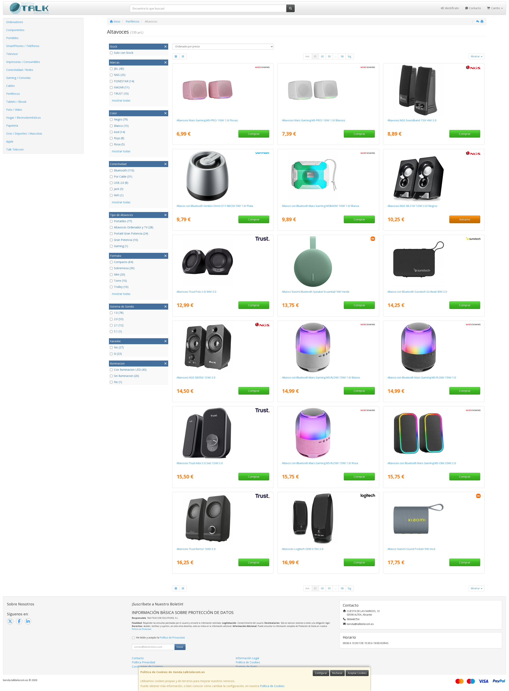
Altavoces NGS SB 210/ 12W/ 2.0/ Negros (412, 206)
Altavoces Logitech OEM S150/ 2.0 (302, 549)
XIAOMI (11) (121, 87)
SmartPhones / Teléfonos (22, 46)
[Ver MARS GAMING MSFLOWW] (328, 347)
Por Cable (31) (123, 176)
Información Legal (247, 658)
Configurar (321, 673)
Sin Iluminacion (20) (126, 376)
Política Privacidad (143, 662)
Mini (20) (119, 274)
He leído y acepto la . (160, 637)
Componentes (15, 30)
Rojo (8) (119, 138)
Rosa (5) (119, 144)
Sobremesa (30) (124, 268)
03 (329, 56)
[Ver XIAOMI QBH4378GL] (434, 518)
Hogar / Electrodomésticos (23, 117)
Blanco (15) (121, 126)
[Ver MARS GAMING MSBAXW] (328, 175)
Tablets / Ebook (16, 102)
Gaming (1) (121, 246)
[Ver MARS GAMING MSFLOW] (434, 347)
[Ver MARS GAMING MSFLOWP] (328, 433)
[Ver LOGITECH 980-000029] (328, 518)
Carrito (496, 8)
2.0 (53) (118, 319)
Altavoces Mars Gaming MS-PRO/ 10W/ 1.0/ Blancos (313, 120)
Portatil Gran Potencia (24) (131, 233)
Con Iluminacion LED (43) (130, 369)
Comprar (253, 134)
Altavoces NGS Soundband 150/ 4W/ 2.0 (412, 120)
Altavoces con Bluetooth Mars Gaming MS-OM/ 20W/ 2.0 (422, 463)
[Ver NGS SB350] (223, 347)
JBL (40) (119, 68)
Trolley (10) (121, 287)
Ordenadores (14, 22)
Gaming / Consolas (18, 78)
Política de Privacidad (141, 629)
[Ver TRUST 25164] (223, 261)
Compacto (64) (123, 262)
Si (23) (118, 354)
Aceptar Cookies (357, 673)
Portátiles (12, 38)
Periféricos (13, 94)
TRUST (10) (121, 93)
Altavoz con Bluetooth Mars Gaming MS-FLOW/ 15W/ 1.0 (422, 377)
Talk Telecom (15, 149)
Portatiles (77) (123, 221)
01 (315, 56)
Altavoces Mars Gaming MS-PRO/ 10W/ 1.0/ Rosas (207, 120)
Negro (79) (121, 119)
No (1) (118, 382)
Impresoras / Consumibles (23, 62)
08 (342, 56)
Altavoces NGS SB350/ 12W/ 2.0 (196, 377)
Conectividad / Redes (19, 70)
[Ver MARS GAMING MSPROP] (223, 90)
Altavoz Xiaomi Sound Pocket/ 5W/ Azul (411, 549)
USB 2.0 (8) (121, 183)
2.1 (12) (118, 325)
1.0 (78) (118, 313)
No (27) (119, 347)
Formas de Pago (246, 666)
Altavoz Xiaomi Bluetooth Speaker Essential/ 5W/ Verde (315, 291)
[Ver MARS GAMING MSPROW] (328, 90)
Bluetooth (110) (124, 170)
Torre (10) (120, 280)
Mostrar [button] (475, 56)
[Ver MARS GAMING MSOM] (434, 433)
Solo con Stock (123, 53)
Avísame (464, 219)
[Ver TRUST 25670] (223, 433)
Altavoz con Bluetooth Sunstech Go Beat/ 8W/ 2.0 (417, 291)
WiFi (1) (118, 195)
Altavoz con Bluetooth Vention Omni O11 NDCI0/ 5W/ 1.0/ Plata (215, 206)
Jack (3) (118, 189)
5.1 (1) (118, 331)
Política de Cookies (272, 686)
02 (322, 56)
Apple (9, 141)
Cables (10, 86)
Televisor (12, 54)
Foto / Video (14, 109)
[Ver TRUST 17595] (223, 518)
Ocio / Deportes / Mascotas (24, 133)
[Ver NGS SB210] (434, 175)
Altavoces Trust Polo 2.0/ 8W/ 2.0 (196, 291)
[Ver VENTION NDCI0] (223, 175)
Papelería (12, 125)
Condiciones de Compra (147, 666)
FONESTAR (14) (124, 81)
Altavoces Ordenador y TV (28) (133, 227)
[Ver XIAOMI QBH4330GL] (328, 261)
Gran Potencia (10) (126, 240)
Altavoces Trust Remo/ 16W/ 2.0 (196, 549)
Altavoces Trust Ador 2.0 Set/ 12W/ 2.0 (200, 463)
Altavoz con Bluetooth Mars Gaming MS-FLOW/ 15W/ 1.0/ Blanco (321, 377)
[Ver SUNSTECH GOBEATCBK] (434, 261)
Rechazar (337, 673)
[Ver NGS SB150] (434, 90)
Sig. (350, 56)
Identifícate (451, 8)
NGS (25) (119, 75)
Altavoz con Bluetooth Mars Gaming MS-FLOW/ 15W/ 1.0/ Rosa (320, 463)
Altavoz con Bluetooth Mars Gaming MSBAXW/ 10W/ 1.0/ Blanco (320, 206)
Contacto (474, 8)
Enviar (180, 647)
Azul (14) (119, 132)
